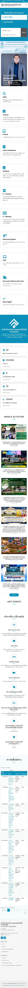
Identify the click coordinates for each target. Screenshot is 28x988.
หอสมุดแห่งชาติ (5, 951)
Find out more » (6, 366)
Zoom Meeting (14, 678)
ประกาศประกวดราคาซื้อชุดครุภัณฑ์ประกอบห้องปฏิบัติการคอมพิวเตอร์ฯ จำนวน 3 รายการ (11, 847)
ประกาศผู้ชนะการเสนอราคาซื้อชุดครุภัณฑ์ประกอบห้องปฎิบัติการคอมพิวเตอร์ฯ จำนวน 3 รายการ (11, 889)
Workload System (9, 239)
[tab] (14, 17)
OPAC (5, 97)
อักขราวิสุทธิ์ (7, 302)
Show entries (5, 767)
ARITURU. (23, 985)
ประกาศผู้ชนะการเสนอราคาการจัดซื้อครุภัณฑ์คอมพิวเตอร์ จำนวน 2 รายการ (11, 860)
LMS (4, 260)
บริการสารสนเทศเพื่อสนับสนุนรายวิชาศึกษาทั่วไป (14, 709)
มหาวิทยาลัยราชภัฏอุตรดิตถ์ (7, 949)
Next (25, 913)
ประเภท (17, 774)
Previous (4, 910)
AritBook (6, 171)
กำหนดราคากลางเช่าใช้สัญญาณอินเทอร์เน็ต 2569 (11, 807)
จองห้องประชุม (14, 662)
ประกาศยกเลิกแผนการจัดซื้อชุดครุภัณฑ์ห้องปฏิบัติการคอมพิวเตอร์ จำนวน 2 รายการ (11, 874)
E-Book (5, 134)
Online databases (9, 150)
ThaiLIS (5, 115)
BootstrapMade (11, 985)
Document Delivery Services (13, 281)
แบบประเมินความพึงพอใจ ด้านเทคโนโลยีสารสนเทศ (14, 727)
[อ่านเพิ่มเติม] (14, 431)
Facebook (24, 1)
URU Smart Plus (14, 630)
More (14, 595)
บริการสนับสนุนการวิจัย (14, 692)
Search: (11, 770)
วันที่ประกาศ (3, 773)
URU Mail (14, 646)
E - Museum (7, 194)
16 (25, 910)
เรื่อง (10, 774)
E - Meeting (7, 217)
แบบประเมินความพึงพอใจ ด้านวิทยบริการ (14, 743)
